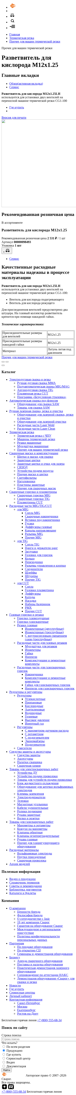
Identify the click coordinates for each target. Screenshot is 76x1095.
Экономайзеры (35, 741)
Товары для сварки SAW (33, 407)
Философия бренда (29, 915)
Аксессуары (25, 758)
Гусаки (29, 523)
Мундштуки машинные (33, 446)
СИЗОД (22, 467)
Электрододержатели (31, 797)
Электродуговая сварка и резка (30, 379)
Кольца (29, 558)
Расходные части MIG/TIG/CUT (30, 506)
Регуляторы (25, 727)
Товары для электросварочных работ (33, 769)
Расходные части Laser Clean (36, 428)
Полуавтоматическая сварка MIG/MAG (43, 386)
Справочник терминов (24, 882)
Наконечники (34, 674)
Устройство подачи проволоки (37, 776)
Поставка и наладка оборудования (40, 964)
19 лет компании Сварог (33, 922)
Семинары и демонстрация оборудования (44, 954)
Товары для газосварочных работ (31, 821)
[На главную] (24, 7)
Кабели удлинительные (32, 807)
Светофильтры (27, 477)
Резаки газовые (27, 625)
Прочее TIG (33, 579)
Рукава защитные (28, 814)
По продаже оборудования (34, 947)
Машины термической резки (36, 439)
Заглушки (31, 551)
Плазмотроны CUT (30, 502)
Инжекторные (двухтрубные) (44, 628)
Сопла (29, 586)
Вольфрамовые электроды (34, 853)
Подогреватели (35, 744)
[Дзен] (4, 1088)
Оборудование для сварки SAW (38, 404)
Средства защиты (28, 755)
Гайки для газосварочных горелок (47, 685)
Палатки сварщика (29, 762)
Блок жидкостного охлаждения (37, 783)
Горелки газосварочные (33, 621)
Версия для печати (14, 117)
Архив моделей (19, 864)
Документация (16, 1066)
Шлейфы (31, 572)
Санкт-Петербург (28, 1003)
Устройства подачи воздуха (35, 470)
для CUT (23, 583)
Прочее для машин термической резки (34, 41)
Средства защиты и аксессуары (30, 751)
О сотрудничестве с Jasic (33, 918)
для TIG (22, 541)
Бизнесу (14, 957)
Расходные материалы (24, 850)
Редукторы (24, 695)
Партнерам (16, 943)
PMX (28, 607)
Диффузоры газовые (38, 527)
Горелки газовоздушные (33, 618)
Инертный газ (34, 723)
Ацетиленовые (35, 709)
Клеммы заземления (30, 793)
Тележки (23, 800)
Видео (10, 1062)
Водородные (33, 713)
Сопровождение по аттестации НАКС (42, 975)
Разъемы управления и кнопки (45, 565)
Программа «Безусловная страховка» (41, 397)
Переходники (34, 562)
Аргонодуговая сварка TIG (35, 390)
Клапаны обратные (30, 832)
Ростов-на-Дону (27, 1013)
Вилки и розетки (28, 818)
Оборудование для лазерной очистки (41, 421)
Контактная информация (25, 999)
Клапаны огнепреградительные (38, 836)
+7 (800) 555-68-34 (49, 1020)
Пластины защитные (31, 484)
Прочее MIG (33, 537)
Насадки (30, 600)
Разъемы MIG (34, 534)
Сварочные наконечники (41, 516)
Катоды (30, 597)
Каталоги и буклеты (22, 893)
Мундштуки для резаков (41, 646)
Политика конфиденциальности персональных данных (38, 938)
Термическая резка (21, 38)
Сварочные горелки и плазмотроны (33, 491)
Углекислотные (35, 699)
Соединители (34, 569)
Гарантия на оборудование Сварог (40, 925)
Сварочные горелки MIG (33, 495)
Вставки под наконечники (42, 520)
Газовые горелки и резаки (26, 614)
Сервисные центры (22, 992)
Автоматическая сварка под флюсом (33, 400)
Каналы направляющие (40, 530)
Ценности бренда (28, 911)
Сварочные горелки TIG (33, 498)
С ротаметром (34, 734)
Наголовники (26, 481)
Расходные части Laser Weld (35, 425)
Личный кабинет (20, 996)
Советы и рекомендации (25, 886)
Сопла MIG (32, 513)
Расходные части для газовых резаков (42, 642)
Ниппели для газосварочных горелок (49, 688)
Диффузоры (33, 593)
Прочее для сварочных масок (36, 488)
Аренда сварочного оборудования (39, 961)
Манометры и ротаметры (33, 825)
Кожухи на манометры (32, 829)
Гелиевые (31, 716)
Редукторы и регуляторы (25, 692)
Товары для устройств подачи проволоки (44, 779)
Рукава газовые (27, 839)
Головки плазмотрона (39, 590)
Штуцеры (31, 576)
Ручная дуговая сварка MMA (36, 383)
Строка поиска (11, 1035)
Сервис (14, 87)
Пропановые (33, 702)
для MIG (22, 509)
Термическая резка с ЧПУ (34, 435)
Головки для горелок (39, 555)
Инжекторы (33, 649)
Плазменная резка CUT (32, 393)
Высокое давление (37, 720)
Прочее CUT (33, 611)
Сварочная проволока (31, 860)
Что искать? (9, 1042)
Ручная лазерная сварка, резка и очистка (36, 411)
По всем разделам (18, 1046)
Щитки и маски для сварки (35, 456)
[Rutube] (11, 1088)
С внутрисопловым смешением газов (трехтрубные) (46, 637)
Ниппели (31, 656)
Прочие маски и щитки (32, 474)
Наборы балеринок (37, 604)
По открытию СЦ (29, 950)
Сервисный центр (18, 1058)
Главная (14, 34)
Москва (22, 1006)
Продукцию (14, 1050)
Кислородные (34, 706)
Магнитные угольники (32, 804)
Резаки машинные (29, 442)
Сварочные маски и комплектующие (33, 453)
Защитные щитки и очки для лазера (41, 463)
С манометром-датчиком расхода (47, 730)
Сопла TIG (32, 544)
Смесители (24, 748)
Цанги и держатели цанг (41, 548)
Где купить (16, 107)
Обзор (26, 83)
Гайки (29, 653)
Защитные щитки (28, 460)
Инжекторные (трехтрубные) (44, 632)
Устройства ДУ (27, 772)
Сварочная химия (29, 765)
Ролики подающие (29, 811)
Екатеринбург (26, 1010)
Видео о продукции (22, 879)
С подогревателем (37, 737)
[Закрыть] (3, 365)
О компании (17, 908)
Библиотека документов (25, 889)
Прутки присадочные (31, 857)
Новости (15, 985)
